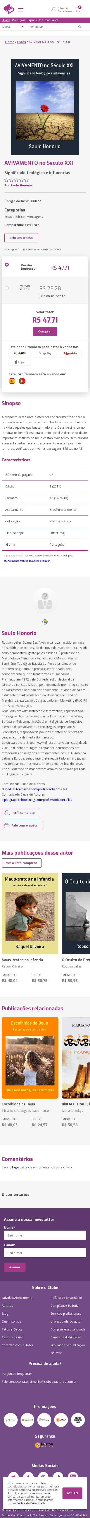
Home (9, 42)
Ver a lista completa (21, 863)
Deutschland (48, 20)
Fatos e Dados (12, 1329)
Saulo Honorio (21, 185)
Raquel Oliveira (12, 966)
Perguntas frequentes (17, 1374)
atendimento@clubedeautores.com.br (27, 560)
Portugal (18, 20)
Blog (5, 1313)
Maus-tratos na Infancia (22, 960)
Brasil (6, 20)
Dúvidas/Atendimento (17, 1298)
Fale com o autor (25, 825)
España (31, 20)
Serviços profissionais (65, 1313)
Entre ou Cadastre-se (65, 9)
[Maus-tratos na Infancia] (30, 913)
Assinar (14, 1267)
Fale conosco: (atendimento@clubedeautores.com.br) (40, 1381)
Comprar (45, 331)
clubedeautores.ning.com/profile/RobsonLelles (34, 789)
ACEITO (72, 1493)
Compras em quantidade (67, 1329)
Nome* (9, 1227)
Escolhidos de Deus (18, 1104)
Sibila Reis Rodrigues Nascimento (25, 1110)
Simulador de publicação (67, 1349)
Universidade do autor (66, 1321)
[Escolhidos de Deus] (30, 1058)
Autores (7, 1305)
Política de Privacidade (30, 1503)
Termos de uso (12, 1337)
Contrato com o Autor (17, 1345)
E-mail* (10, 1245)
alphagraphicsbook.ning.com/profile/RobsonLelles (37, 800)
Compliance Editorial (64, 1305)
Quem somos (11, 1321)
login (15, 1167)
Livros (21, 42)
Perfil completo (23, 812)
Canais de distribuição (65, 1337)
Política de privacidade (66, 1298)
